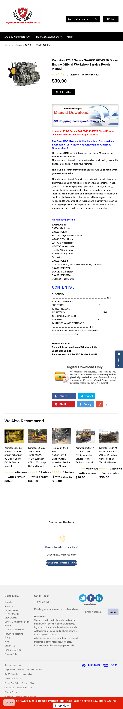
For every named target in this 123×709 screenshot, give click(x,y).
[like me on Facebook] (91, 600)
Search (8, 601)
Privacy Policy (11, 654)
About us (8, 606)
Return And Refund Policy (15, 683)
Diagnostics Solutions (48, 36)
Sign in (93, 12)
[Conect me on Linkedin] (99, 600)
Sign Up (113, 611)
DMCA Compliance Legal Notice (18, 674)
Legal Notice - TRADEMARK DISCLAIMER (11, 614)
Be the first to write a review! (61, 562)
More (69, 36)
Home (7, 45)
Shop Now (62, 705)
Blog (6, 641)
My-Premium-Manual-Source (23, 696)
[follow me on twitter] (83, 600)
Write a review (90, 74)
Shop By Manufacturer (16, 36)
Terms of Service (12, 649)
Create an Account (110, 12)
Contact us (9, 645)
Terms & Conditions (14, 629)
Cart (113, 18)
